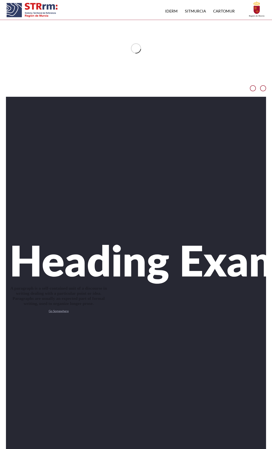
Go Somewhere (59, 311)
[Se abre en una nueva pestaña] (256, 9)
